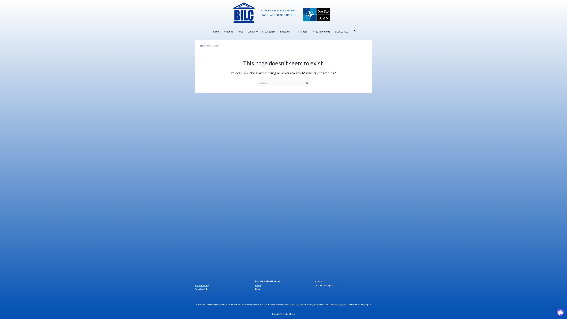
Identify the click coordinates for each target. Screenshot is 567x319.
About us (228, 31)
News (240, 31)
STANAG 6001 (341, 31)
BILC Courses (268, 31)
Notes (258, 289)
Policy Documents (321, 31)
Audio (258, 285)
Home (216, 31)
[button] (355, 32)
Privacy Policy (202, 285)
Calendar (302, 31)
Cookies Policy (202, 289)
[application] (256, 32)
